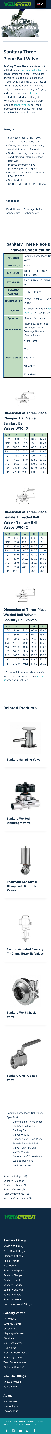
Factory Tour (10, 1411)
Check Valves (11, 1328)
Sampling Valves (12, 1357)
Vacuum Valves (12, 1381)
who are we (10, 1401)
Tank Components (13, 1193)
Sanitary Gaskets (13, 1289)
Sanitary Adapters (13, 1270)
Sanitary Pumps (12, 1180)
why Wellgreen (11, 1406)
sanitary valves (22, 104)
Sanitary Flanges (12, 1285)
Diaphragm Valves (13, 1333)
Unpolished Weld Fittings (17, 1304)
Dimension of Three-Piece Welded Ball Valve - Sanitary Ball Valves (27, 1160)
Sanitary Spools (12, 1294)
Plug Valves (10, 1347)
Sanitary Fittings (12, 1176)
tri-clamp (35, 93)
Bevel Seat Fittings (14, 1251)
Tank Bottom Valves (14, 1362)
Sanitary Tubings (13, 1185)
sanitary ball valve (31, 70)
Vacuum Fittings (12, 1386)
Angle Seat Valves (13, 1367)
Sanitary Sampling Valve (24, 759)
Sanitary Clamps (12, 1275)
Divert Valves (10, 1338)
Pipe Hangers (11, 1265)
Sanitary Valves (32, 15)
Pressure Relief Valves (16, 1352)
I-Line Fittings (11, 1260)
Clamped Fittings (13, 1256)
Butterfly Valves (12, 1323)
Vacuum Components (15, 1198)
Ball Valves (16, 15)
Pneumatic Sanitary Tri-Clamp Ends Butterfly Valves (23, 886)
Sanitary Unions (12, 1299)
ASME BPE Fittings (14, 1246)
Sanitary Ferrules (13, 1280)
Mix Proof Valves (12, 1343)
